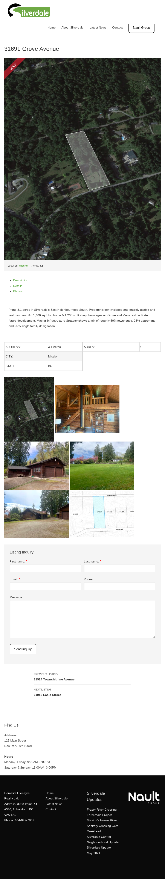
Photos (18, 291)
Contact (117, 27)
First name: (18, 561)
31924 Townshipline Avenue (54, 677)
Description (20, 280)
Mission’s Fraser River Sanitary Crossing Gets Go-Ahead (102, 826)
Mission (23, 265)
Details (17, 286)
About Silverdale (72, 27)
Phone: (88, 579)
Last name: (92, 561)
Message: (16, 597)
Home (51, 27)
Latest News (98, 27)
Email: (15, 579)
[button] (141, 28)
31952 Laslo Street (47, 692)
